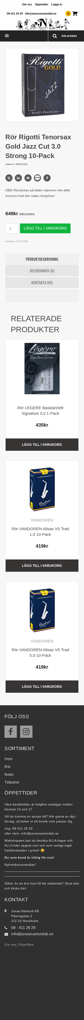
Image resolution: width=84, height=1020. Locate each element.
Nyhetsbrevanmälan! (20, 864)
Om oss (27, 4)
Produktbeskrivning (42, 259)
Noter (9, 774)
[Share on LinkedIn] (19, 177)
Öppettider (41, 4)
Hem (8, 759)
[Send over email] (28, 177)
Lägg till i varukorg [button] (42, 444)
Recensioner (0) (42, 270)
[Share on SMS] (38, 177)
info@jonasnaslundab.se (40, 13)
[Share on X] (9, 177)
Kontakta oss (42, 282)
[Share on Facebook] (47, 177)
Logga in (56, 4)
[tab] (42, 259)
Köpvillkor (26, 944)
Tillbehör (11, 782)
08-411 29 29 (15, 13)
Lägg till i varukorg (45, 228)
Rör (7, 767)
